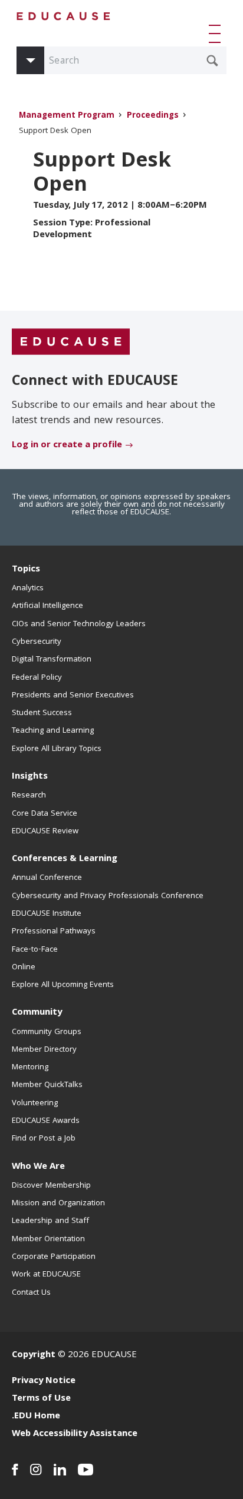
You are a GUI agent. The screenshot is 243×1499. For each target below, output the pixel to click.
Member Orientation (48, 1239)
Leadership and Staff (50, 1221)
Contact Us (31, 1293)
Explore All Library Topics (56, 749)
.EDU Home (36, 1416)
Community (37, 1013)
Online (23, 967)
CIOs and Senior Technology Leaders (79, 624)
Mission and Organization (58, 1203)
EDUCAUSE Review (45, 831)
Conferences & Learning (64, 859)
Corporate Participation (54, 1257)
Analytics (28, 588)
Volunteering (35, 1103)
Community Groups (46, 1032)
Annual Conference (47, 878)
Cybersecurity (36, 642)
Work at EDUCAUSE (46, 1274)
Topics (26, 569)
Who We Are (38, 1167)
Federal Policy (37, 678)
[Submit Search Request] (212, 61)
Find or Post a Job (43, 1138)
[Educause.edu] (71, 342)
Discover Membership (51, 1185)
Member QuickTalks (47, 1085)
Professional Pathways (54, 931)
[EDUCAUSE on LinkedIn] (60, 1469)
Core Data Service (44, 813)
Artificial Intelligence (47, 606)
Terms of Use (41, 1399)
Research (29, 795)
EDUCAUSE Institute (46, 914)
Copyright (33, 1355)
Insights (30, 777)
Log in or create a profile (67, 445)
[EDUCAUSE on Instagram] (36, 1469)
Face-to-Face (35, 949)
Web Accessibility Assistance (74, 1434)
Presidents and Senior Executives (73, 695)
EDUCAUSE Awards (46, 1121)
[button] (217, 33)
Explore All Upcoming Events (63, 985)
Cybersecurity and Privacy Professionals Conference (107, 896)
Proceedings (153, 116)
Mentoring (30, 1067)
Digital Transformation (51, 659)
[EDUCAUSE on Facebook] (15, 1469)
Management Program (66, 116)
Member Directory (44, 1049)
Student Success (42, 713)
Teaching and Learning (53, 730)
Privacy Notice (43, 1381)
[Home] (64, 16)
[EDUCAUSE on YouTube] (86, 1469)
